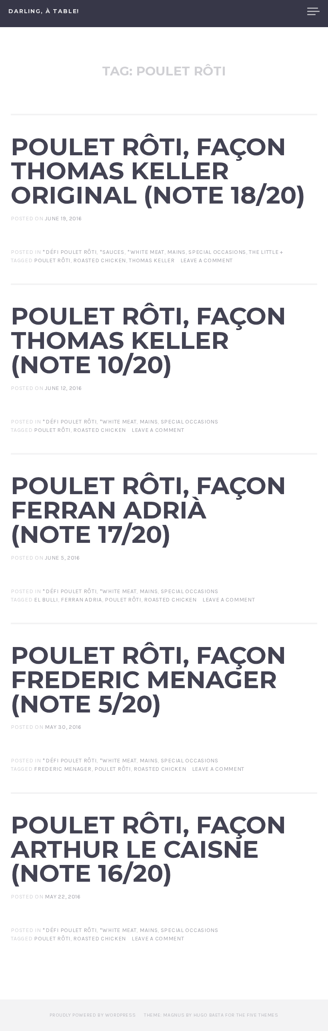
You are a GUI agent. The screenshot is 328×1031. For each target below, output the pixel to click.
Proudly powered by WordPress (93, 1015)
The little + (266, 252)
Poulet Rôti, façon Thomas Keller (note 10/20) (148, 340)
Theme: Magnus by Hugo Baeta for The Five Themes (211, 1015)
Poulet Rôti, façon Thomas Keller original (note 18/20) (158, 171)
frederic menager (62, 769)
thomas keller (151, 260)
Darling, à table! (43, 11)
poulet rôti (52, 260)
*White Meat (145, 252)
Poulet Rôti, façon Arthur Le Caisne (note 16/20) (148, 849)
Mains (176, 252)
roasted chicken (99, 260)
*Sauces (112, 252)
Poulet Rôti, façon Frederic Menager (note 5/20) (148, 679)
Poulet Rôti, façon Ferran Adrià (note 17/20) (148, 510)
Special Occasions (217, 252)
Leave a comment (206, 260)
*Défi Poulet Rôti (69, 252)
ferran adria (81, 599)
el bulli (46, 599)
